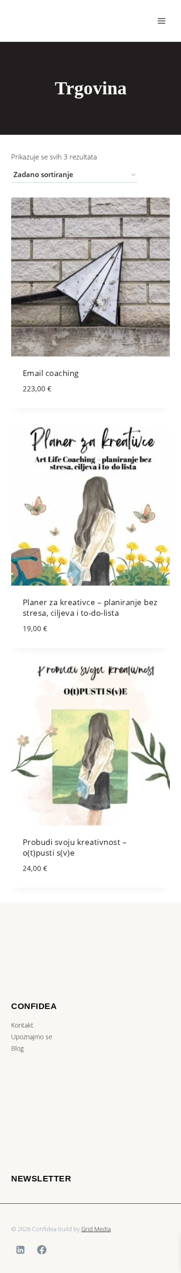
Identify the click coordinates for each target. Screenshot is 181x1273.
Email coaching (51, 373)
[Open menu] (161, 20)
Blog (17, 1048)
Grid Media (96, 1229)
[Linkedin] (20, 1249)
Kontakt (22, 1025)
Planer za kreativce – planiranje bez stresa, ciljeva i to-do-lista (90, 608)
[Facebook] (41, 1249)
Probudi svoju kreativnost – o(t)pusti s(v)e (75, 847)
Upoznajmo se (31, 1036)
